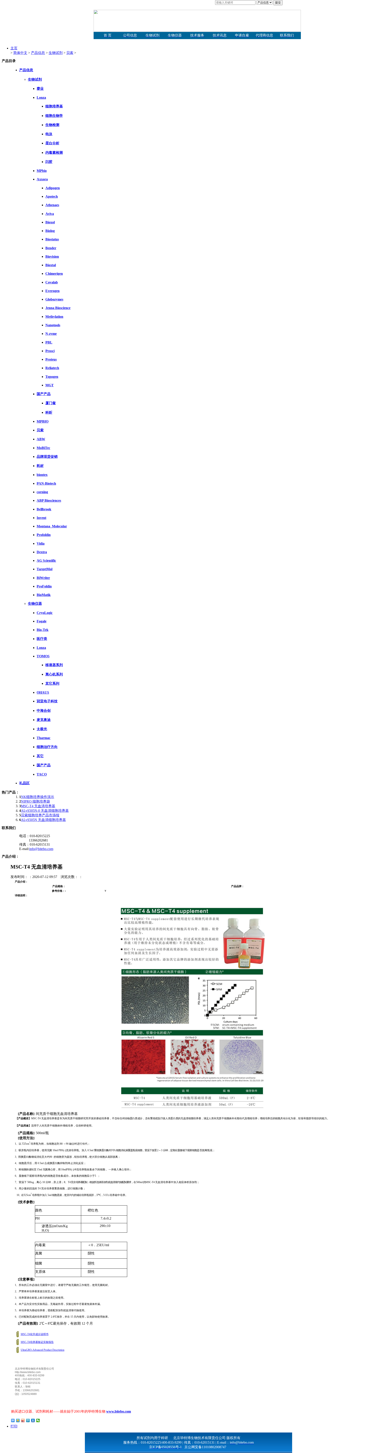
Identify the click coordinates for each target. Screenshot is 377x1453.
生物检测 (52, 125)
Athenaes (52, 205)
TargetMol (44, 569)
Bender (50, 248)
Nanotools (52, 325)
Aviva (49, 214)
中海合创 (44, 710)
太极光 (42, 729)
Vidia (41, 543)
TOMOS (43, 656)
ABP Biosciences (49, 500)
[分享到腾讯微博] (28, 1420)
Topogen (51, 376)
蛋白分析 (52, 143)
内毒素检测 (54, 152)
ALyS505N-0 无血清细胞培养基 (45, 810)
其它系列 (52, 683)
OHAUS (43, 692)
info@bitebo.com (41, 849)
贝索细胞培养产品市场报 (40, 815)
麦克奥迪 (44, 720)
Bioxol (50, 222)
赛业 (40, 88)
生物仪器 (35, 603)
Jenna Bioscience (57, 308)
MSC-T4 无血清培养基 (38, 806)
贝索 (69, 53)
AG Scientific (46, 560)
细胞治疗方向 (47, 747)
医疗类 (42, 639)
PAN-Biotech (46, 483)
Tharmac (43, 738)
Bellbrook (44, 509)
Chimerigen (54, 273)
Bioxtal (50, 265)
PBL (48, 342)
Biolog (50, 231)
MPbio (42, 171)
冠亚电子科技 (47, 701)
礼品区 (24, 783)
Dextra (42, 552)
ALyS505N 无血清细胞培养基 (43, 820)
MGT (49, 385)
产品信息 (38, 53)
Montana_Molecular (52, 526)
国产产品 (44, 394)
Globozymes (54, 299)
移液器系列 (54, 665)
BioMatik (44, 595)
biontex (42, 475)
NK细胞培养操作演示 (37, 797)
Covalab (51, 282)
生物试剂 (56, 53)
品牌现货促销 (47, 456)
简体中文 (20, 53)
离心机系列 (54, 674)
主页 (13, 48)
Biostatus (52, 239)
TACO (42, 774)
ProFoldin (44, 586)
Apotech (51, 196)
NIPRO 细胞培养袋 (35, 801)
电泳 (48, 134)
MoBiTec (43, 448)
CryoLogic (45, 613)
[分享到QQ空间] (18, 1420)
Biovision (52, 256)
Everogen (52, 291)
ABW (41, 439)
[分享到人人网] (33, 1420)
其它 (40, 756)
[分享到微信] (38, 1420)
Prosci (50, 351)
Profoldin (44, 535)
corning (42, 492)
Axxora (42, 179)
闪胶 (48, 162)
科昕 (48, 412)
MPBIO (42, 421)
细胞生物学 (54, 115)
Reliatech (52, 368)
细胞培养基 (54, 106)
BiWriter (43, 578)
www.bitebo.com (118, 1411)
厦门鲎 (50, 403)
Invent (41, 518)
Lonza (41, 97)
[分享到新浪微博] (23, 1420)
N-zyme (51, 333)
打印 (13, 1426)
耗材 (40, 466)
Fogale (41, 621)
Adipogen (52, 188)
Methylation (54, 316)
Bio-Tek (42, 630)
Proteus (51, 359)
